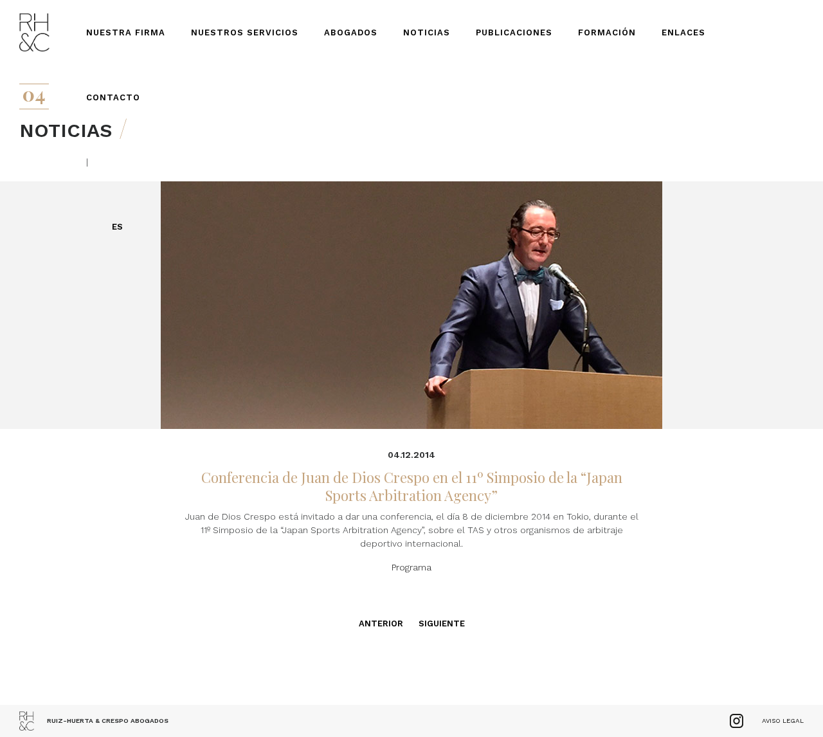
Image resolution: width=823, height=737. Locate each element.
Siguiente (442, 623)
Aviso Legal (783, 720)
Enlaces (683, 32)
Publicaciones (514, 32)
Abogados (350, 32)
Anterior (381, 623)
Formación (607, 32)
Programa (411, 567)
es (117, 227)
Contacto (113, 97)
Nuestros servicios (244, 32)
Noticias (426, 32)
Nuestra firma (125, 32)
